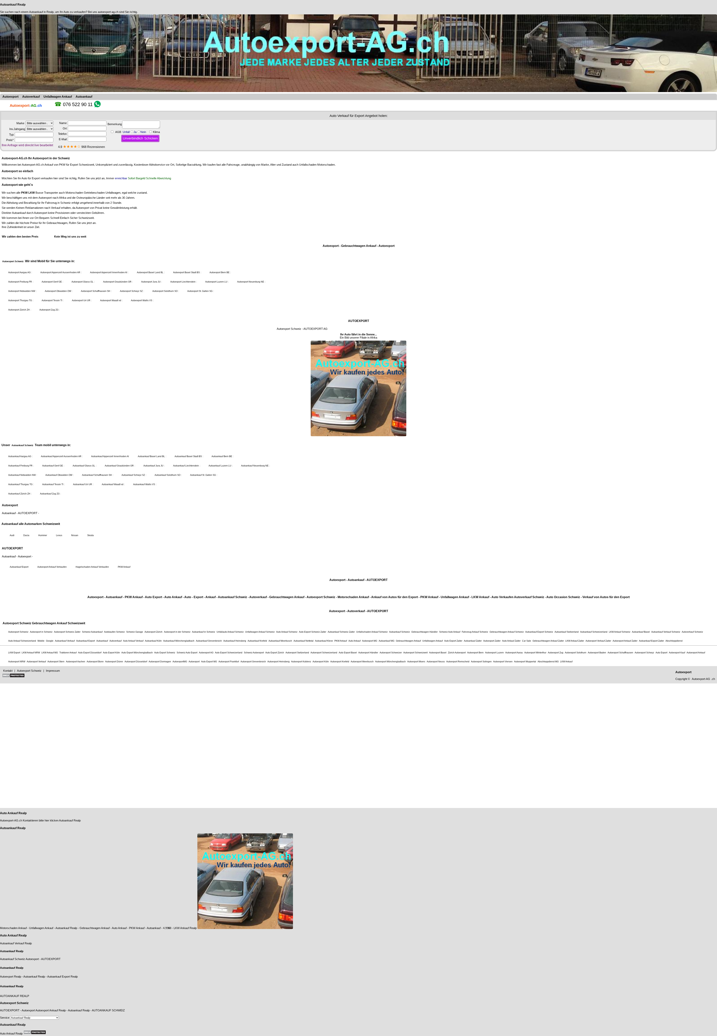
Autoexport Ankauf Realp (50, 1010)
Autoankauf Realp (13, 4)
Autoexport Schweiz (14, 1003)
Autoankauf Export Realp (62, 976)
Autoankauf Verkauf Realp (16, 943)
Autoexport (32, 959)
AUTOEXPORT (50, 959)
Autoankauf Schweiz (12, 959)
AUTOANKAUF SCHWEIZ (108, 1010)
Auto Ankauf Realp (13, 813)
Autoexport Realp (10, 976)
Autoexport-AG (9, 820)
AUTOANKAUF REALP (14, 996)
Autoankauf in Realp (41, 11)
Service (5, 1017)
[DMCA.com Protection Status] (34, 1032)
